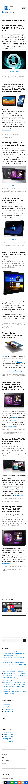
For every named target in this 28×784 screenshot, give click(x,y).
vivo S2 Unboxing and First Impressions (13, 671)
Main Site (4, 747)
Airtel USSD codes (8, 711)
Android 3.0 (22, 324)
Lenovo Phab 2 (7, 732)
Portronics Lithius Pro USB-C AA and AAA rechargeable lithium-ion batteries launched (14, 659)
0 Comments (6, 192)
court (16, 190)
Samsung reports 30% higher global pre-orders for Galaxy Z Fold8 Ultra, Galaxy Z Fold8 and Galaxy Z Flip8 (14, 675)
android (22, 75)
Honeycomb (15, 244)
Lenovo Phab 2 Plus (8, 734)
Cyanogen (15, 76)
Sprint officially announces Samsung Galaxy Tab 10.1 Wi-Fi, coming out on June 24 (13, 385)
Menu (23, 8)
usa (6, 433)
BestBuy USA (18, 499)
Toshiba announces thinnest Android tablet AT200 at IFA (13, 200)
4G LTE (18, 324)
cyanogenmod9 (5, 77)
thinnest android (16, 245)
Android (18, 75)
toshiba (23, 245)
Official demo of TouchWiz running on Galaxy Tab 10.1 (12, 335)
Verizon (13, 324)
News (20, 323)
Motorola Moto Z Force (9, 740)
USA (15, 134)
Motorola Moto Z (7, 738)
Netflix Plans (6, 704)
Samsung (20, 77)
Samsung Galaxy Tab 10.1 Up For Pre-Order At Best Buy (13, 441)
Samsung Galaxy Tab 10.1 (7, 79)
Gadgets (4, 754)
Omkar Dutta (5, 323)
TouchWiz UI (14, 376)
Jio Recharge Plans (8, 709)
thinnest (11, 245)
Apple (17, 188)
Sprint (23, 429)
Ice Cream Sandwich (13, 77)
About (3, 757)
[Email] (23, 782)
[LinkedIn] (16, 782)
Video (22, 374)
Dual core (10, 244)
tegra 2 (7, 245)
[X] (5, 782)
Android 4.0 (4, 76)
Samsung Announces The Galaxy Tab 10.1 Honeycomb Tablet (12, 509)
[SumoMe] (26, 782)
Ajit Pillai (4, 75)
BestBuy (6, 369)
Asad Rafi (4, 374)
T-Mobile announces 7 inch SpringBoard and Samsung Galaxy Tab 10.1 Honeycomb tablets (13, 87)
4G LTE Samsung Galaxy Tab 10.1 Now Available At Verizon (14, 254)
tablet (14, 79)
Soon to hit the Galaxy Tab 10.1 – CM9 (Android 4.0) (13, 28)
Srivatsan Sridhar (5, 133)
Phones (4, 751)
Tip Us (3, 770)
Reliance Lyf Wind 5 (8, 741)
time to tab (9, 371)
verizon (3, 327)
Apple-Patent (12, 190)
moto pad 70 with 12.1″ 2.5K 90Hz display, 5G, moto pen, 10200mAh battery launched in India (14, 664)
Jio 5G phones (7, 707)
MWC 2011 (23, 566)
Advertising (5, 763)
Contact (4, 767)
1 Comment (19, 79)
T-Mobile (8, 134)
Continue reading (14, 71)
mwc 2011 (4, 569)
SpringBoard (21, 135)
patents (8, 191)
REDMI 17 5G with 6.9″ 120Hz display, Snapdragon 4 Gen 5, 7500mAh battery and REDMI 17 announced (14, 691)
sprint (19, 432)
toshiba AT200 (5, 246)
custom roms (10, 76)
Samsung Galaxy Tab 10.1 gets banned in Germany (14, 144)
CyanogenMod (21, 76)
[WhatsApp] (12, 782)
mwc (23, 567)
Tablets (12, 134)
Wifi (5, 430)
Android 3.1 (13, 430)
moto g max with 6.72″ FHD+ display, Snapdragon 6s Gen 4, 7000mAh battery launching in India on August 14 (13, 653)
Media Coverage (6, 760)
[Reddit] (19, 782)
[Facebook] (9, 782)
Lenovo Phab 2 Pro (8, 736)
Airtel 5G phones (7, 706)
